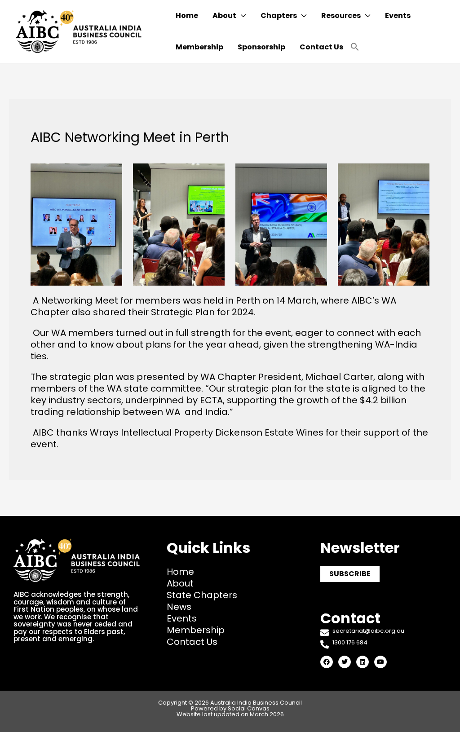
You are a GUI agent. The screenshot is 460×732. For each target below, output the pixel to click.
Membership (196, 630)
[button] (354, 47)
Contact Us (192, 641)
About (180, 583)
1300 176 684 (349, 642)
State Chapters (202, 595)
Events (182, 618)
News (179, 606)
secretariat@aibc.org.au (368, 630)
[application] (241, 15)
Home (180, 571)
